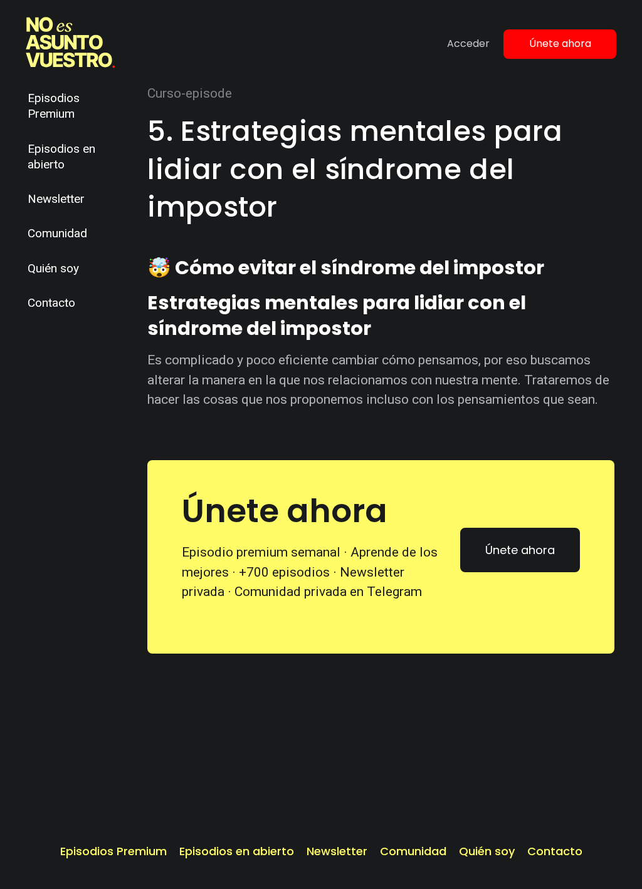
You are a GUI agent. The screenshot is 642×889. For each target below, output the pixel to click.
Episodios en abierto (61, 156)
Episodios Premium (54, 106)
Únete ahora (560, 43)
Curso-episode (189, 93)
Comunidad (57, 233)
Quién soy (53, 268)
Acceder (468, 43)
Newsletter (56, 199)
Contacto (51, 302)
